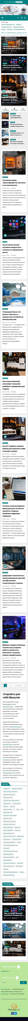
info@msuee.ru (5, 971)
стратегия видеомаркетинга (10, 872)
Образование (20, 836)
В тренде (23, 110)
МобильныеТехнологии (9, 836)
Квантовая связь (7, 818)
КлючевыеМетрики (8, 827)
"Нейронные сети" (8, 797)
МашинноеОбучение (8, 833)
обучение (5, 869)
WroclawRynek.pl (8, 744)
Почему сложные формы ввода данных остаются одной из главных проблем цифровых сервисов (13, 511)
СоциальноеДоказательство (10, 845)
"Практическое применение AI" (11, 800)
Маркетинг (17, 830)
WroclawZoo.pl (7, 760)
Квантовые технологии (9, 824)
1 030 (18, 685)
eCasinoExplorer (5, 989)
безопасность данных (9, 857)
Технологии (9, 29)
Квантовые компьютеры (19, 29)
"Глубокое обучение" (17, 788)
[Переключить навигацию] (25, 17)
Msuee (14, 50)
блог (17, 857)
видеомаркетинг (7, 860)
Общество (5, 44)
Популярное (14, 110)
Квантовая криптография (9, 815)
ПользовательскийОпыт (9, 842)
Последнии (5, 110)
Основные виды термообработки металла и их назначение (14, 48)
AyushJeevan (5, 994)
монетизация (19, 866)
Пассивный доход (16, 839)
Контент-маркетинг (8, 830)
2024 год (12, 806)
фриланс (3, 29)
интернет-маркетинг (8, 866)
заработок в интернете (18, 27)
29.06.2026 (7, 586)
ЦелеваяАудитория (8, 854)
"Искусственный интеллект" (8, 24)
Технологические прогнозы (10, 851)
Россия (19, 842)
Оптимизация (6, 839)
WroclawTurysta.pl (8, 706)
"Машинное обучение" (6, 27)
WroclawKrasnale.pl (15, 726)
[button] (18, 17)
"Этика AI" (5, 806)
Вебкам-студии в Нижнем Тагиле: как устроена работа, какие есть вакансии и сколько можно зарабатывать (13, 650)
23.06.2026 (7, 658)
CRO (17, 809)
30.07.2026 (7, 69)
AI (14, 809)
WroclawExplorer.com (9, 773)
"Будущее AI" (6, 788)
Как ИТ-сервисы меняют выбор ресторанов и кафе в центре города (13, 448)
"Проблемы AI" (7, 803)
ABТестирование (7, 809)
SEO (22, 809)
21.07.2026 (7, 322)
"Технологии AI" (17, 803)
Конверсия (17, 827)
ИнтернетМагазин (7, 812)
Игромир (5, 63)
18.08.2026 (7, 50)
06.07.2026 (7, 102)
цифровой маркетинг (8, 875)
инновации (18, 24)
